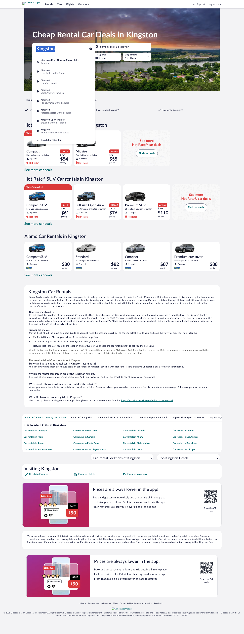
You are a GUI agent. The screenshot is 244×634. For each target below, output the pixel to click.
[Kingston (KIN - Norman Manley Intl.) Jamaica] (63, 62)
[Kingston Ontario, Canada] (63, 82)
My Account (215, 4)
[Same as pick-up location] (122, 47)
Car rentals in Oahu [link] (132, 449)
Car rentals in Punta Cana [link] (86, 443)
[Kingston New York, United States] (63, 72)
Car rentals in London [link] (183, 431)
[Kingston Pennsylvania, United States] (63, 101)
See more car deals (38, 170)
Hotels (49, 4)
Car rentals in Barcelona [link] (185, 443)
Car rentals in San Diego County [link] (89, 449)
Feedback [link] (158, 603)
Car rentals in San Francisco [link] (38, 449)
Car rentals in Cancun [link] (84, 437)
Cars (59, 4)
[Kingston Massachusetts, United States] (63, 111)
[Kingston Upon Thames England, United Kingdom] (63, 121)
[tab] (45, 417)
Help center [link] (106, 603)
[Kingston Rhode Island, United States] (63, 131)
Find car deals (147, 153)
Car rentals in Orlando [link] (134, 431)
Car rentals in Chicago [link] (184, 449)
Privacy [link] (83, 603)
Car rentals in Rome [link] (33, 443)
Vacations (83, 4)
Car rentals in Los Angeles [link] (185, 437)
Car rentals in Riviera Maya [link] (136, 443)
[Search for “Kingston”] (63, 140)
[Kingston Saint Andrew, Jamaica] (63, 92)
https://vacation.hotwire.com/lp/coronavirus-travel (147, 400)
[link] (48, 475)
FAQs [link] (115, 603)
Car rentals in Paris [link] (33, 437)
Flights (70, 4)
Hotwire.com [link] (32, 100)
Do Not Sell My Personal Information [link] (136, 603)
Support (201, 4)
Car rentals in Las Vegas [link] (35, 431)
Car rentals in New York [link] (85, 431)
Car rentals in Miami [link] (133, 437)
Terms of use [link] (93, 603)
